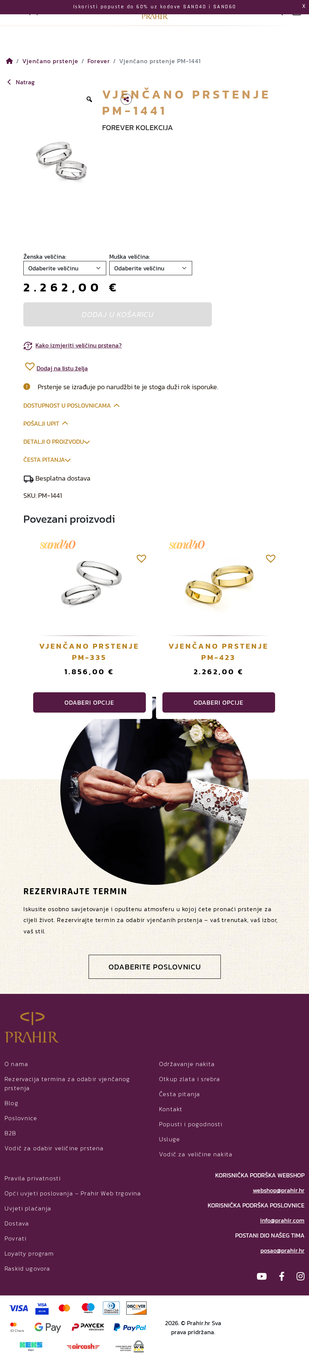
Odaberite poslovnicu (155, 966)
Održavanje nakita (187, 1063)
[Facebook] (282, 1276)
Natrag (24, 81)
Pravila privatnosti (33, 1178)
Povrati (15, 1238)
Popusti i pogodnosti (190, 1123)
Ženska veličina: (44, 256)
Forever (98, 60)
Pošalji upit (41, 423)
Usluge (169, 1139)
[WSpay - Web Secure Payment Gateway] (129, 1345)
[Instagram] (300, 1276)
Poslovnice (21, 1117)
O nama (16, 1063)
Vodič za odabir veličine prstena (54, 1148)
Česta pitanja (44, 459)
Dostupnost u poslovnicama (67, 405)
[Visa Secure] (42, 1307)
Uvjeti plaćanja (28, 1208)
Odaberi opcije (89, 702)
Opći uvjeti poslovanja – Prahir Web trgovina (73, 1193)
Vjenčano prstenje (50, 60)
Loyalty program (29, 1253)
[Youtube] (262, 1276)
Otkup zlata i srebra (189, 1078)
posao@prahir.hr (282, 1250)
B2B (11, 1133)
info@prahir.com (282, 1220)
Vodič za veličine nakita (196, 1154)
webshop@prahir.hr (278, 1190)
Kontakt (170, 1108)
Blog (11, 1102)
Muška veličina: (129, 256)
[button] (55, 366)
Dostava (17, 1223)
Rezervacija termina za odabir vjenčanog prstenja (67, 1083)
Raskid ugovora (27, 1268)
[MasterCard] (64, 1307)
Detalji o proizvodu (53, 441)
